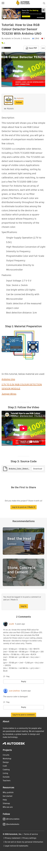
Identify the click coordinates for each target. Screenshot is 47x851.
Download (37, 468)
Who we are (8, 807)
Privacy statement (12, 838)
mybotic (7, 38)
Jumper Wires (9, 393)
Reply (23, 681)
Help (5, 799)
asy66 (11, 624)
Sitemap (6, 803)
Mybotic (10, 108)
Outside (6, 777)
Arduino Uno (8, 379)
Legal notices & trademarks (16, 845)
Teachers (6, 780)
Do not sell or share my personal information (24, 842)
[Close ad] (43, 10)
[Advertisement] (23, 13)
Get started (7, 796)
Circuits (17, 38)
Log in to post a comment (24, 714)
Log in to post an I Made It (23, 507)
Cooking (6, 769)
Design (6, 762)
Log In (23, 606)
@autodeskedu (12, 824)
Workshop (7, 758)
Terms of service (31, 834)
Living (5, 773)
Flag (7, 676)
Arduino (26, 38)
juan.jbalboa (14, 691)
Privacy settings (29, 838)
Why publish (8, 792)
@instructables (12, 819)
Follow (19, 102)
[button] (3, 3)
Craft (5, 766)
